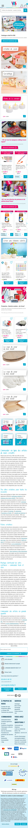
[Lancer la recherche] (25, 10)
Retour (3, 736)
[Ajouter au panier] (25, 176)
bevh (13, 770)
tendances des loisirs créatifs (8, 498)
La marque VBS (5, 710)
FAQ (16, 713)
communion (18, 511)
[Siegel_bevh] (7, 773)
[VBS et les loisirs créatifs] (14, 4)
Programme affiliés (6, 708)
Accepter (24, 824)
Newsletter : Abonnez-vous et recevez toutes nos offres (14, 645)
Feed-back (20, 689)
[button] (2, 164)
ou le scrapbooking (16, 544)
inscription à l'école (6, 513)
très (25, 623)
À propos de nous (5, 706)
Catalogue (17, 704)
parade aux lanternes (20, 513)
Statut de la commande (20, 742)
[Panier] (25, 5)
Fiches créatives (19, 711)
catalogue (23, 502)
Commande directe (6, 719)
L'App (2, 742)
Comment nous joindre (20, 740)
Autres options (5, 824)
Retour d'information (20, 744)
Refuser (17, 824)
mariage (11, 511)
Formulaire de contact (7, 689)
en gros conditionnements (12, 623)
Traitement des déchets (7, 712)
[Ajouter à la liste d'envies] (11, 153)
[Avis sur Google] (14, 765)
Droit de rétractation (6, 731)
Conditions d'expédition (7, 725)
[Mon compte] (22, 5)
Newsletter (17, 709)
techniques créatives (17, 496)
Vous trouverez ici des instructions (18, 551)
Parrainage (17, 707)
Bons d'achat (18, 705)
